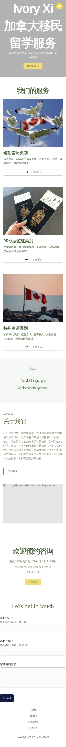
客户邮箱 (6, 641)
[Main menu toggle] (59, 6)
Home (33, 710)
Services (33, 721)
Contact (33, 727)
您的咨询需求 (8, 664)
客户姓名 (6, 618)
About (33, 716)
